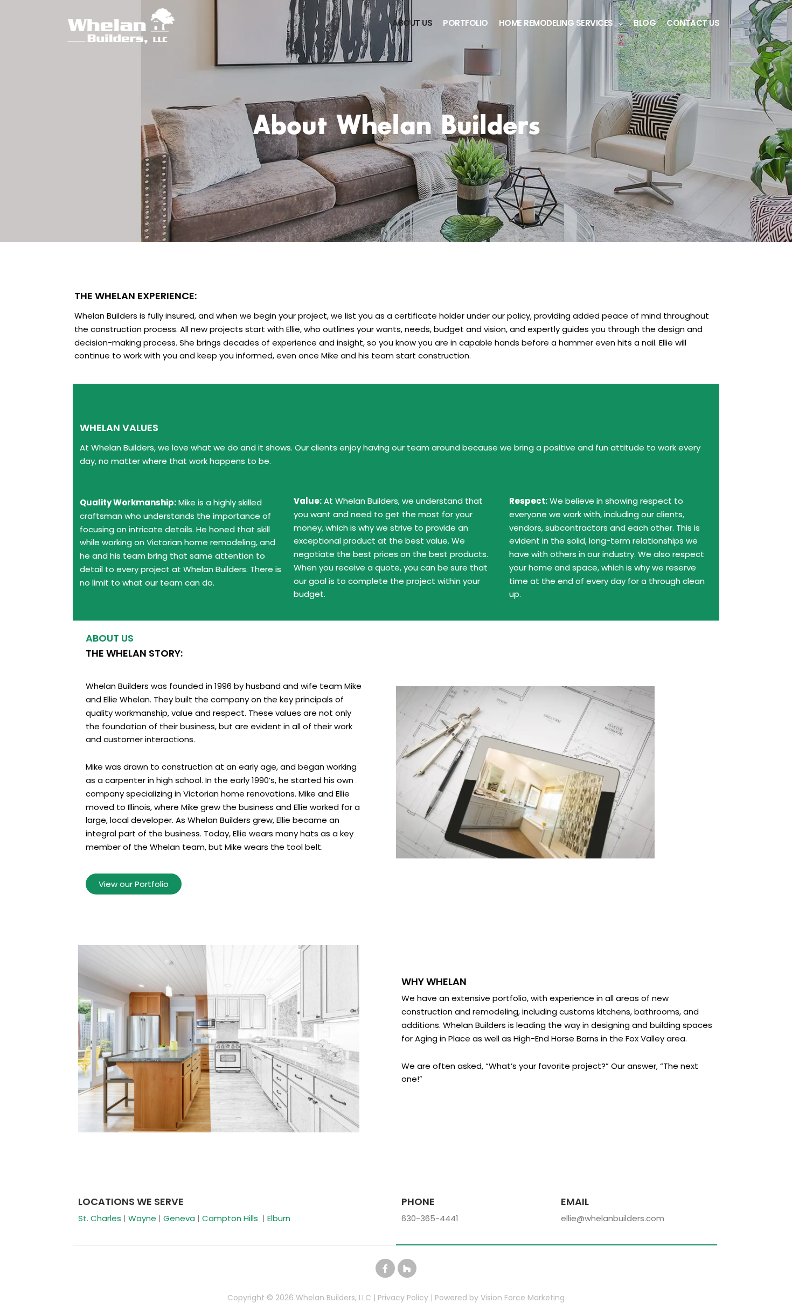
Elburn (278, 1218)
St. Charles (99, 1218)
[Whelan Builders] (121, 25)
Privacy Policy (403, 1297)
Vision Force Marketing (523, 1297)
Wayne (142, 1218)
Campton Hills (230, 1218)
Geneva (179, 1218)
